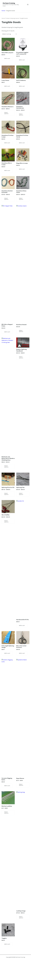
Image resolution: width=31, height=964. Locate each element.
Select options (6, 113)
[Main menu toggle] (27, 4)
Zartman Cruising (9, 3)
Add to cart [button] (7, 58)
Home (3, 18)
